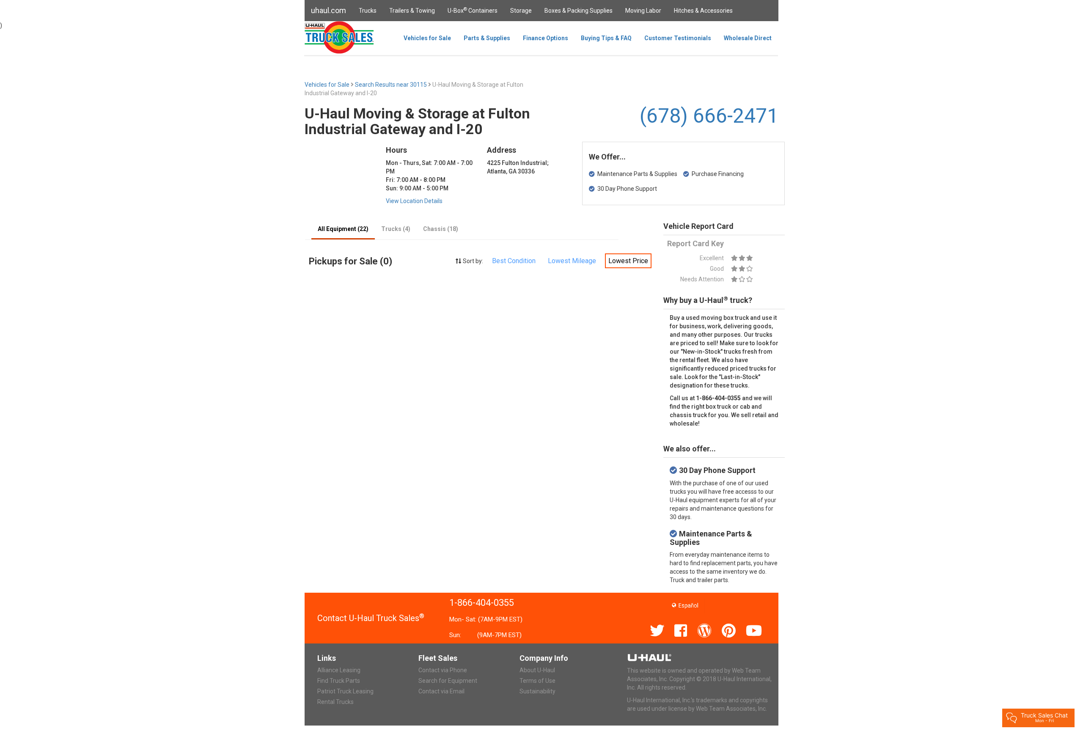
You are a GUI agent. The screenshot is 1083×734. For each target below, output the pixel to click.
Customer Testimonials (677, 38)
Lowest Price (628, 261)
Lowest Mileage (572, 261)
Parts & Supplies (487, 38)
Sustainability (537, 691)
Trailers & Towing (412, 10)
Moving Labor (643, 10)
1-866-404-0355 (481, 602)
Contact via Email (441, 691)
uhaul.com (328, 10)
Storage (521, 10)
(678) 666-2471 (709, 116)
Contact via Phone (442, 670)
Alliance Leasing (338, 670)
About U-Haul (537, 670)
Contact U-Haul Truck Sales (370, 618)
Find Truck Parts (338, 680)
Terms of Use (537, 680)
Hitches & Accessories (703, 10)
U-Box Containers (473, 10)
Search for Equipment (447, 680)
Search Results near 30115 (391, 84)
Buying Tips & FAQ (606, 38)
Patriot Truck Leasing (345, 691)
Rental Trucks (335, 701)
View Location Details (414, 201)
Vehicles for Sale (427, 38)
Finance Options (545, 38)
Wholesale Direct (748, 38)
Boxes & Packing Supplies (578, 10)
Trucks (368, 10)
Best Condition (514, 261)
